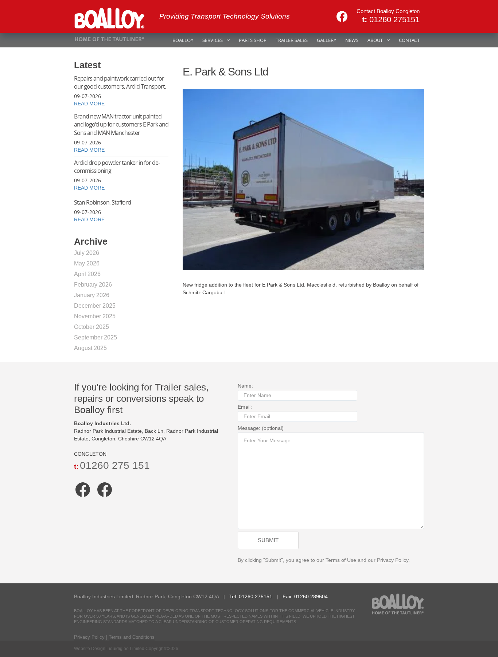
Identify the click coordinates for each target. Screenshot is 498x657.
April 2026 (87, 274)
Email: (245, 407)
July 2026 (86, 253)
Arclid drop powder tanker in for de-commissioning (117, 167)
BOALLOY (182, 40)
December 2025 (95, 306)
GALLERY (326, 40)
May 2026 (87, 263)
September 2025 (95, 337)
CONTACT (409, 40)
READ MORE (89, 103)
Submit (268, 540)
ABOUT (375, 40)
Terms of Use (341, 560)
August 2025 (90, 348)
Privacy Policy (392, 560)
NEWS (351, 40)
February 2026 (93, 284)
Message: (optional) (261, 428)
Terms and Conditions (132, 637)
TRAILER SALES (292, 40)
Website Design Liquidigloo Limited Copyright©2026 (126, 648)
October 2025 (91, 327)
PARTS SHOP (252, 40)
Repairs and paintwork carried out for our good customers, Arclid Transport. (120, 82)
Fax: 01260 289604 (305, 596)
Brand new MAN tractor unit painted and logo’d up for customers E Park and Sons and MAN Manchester (121, 124)
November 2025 (95, 316)
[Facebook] (341, 16)
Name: (245, 386)
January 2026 (91, 295)
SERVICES (212, 40)
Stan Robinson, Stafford (102, 202)
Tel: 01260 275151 (251, 596)
